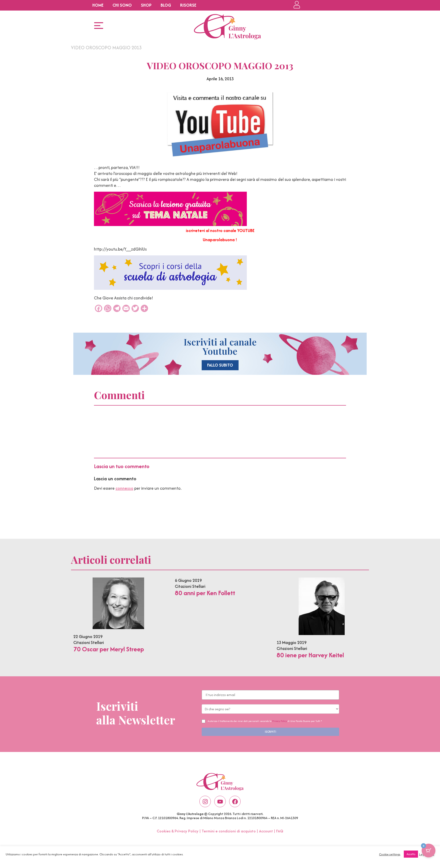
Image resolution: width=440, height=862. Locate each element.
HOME (97, 5)
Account (266, 831)
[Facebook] (235, 801)
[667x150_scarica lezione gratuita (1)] (170, 224)
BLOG (166, 5)
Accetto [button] (411, 854)
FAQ (279, 831)
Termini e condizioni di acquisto (229, 831)
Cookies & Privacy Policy (177, 831)
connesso (124, 488)
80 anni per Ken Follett (205, 592)
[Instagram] (205, 801)
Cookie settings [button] (389, 854)
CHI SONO (122, 5)
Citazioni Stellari (88, 642)
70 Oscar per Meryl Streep (108, 649)
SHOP (146, 5)
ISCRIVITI (270, 732)
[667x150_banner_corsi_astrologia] (170, 288)
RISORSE (188, 5)
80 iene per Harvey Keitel (310, 655)
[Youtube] (220, 801)
